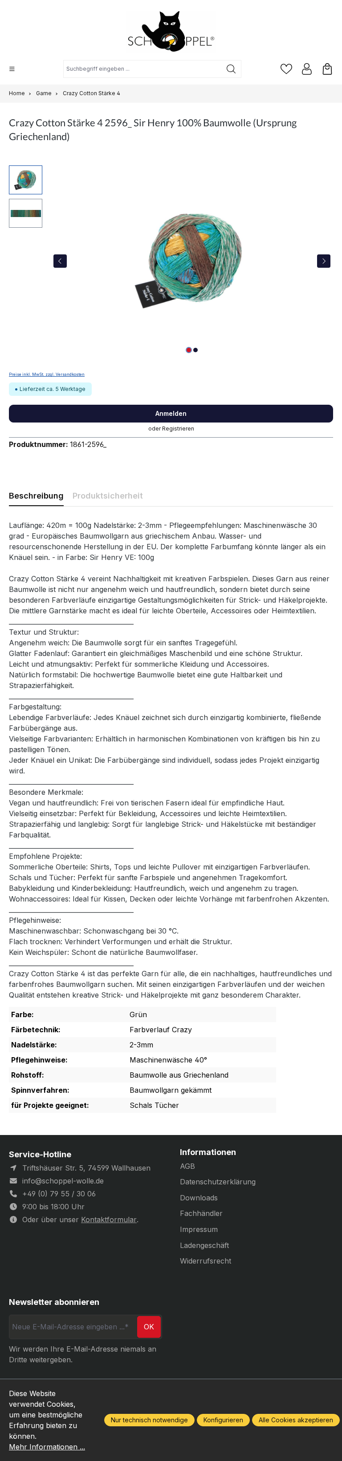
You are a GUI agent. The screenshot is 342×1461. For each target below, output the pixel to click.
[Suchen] (231, 69)
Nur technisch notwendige (149, 1420)
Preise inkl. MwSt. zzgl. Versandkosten (47, 374)
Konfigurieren (223, 1420)
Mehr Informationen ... (47, 1446)
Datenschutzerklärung (218, 1181)
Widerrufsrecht (205, 1260)
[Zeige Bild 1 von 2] (189, 350)
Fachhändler (201, 1213)
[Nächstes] (323, 261)
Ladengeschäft (204, 1245)
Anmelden (171, 413)
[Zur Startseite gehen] (171, 32)
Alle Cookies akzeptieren (296, 1420)
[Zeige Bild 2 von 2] (195, 350)
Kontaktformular (109, 1219)
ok (149, 1326)
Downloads (199, 1197)
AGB (187, 1166)
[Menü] (12, 69)
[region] (171, 261)
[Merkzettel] (286, 69)
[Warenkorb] (327, 69)
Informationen (208, 1152)
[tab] (36, 496)
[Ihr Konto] (307, 69)
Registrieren (178, 428)
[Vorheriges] (60, 261)
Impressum (199, 1229)
